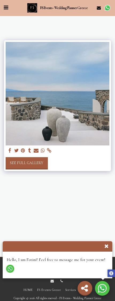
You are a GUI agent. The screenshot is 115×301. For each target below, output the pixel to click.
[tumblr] (29, 150)
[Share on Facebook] (9, 150)
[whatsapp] (42, 150)
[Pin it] (23, 150)
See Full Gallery (26, 163)
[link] (49, 150)
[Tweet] (16, 150)
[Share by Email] (36, 150)
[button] (5, 8)
